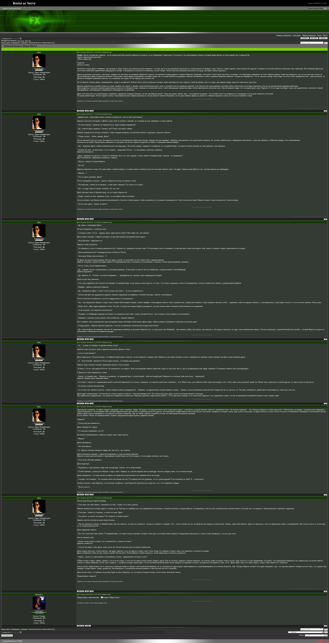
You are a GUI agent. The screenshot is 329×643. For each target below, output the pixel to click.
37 (110, 594)
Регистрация (13, 8)
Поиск (319, 35)
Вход (19, 8)
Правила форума (309, 35)
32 (111, 114)
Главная (5, 8)
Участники (297, 35)
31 (111, 52)
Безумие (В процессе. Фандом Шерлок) (40, 42)
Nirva (39, 52)
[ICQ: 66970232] (91, 111)
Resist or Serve (5, 42)
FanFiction (24, 42)
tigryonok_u (39, 594)
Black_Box (28, 40)
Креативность (16, 42)
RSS (325, 8)
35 (111, 406)
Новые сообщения (284, 35)
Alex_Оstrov (21, 40)
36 (111, 498)
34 (111, 342)
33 (111, 222)
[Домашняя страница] (87, 111)
